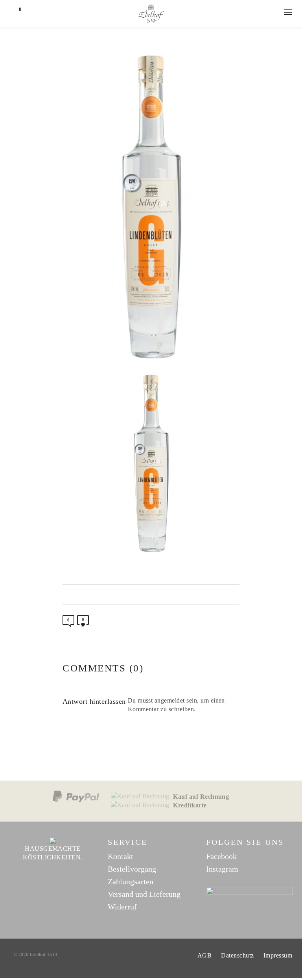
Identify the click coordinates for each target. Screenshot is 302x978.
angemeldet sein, (177, 700)
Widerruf (122, 906)
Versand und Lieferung (144, 894)
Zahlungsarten (130, 881)
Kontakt (120, 856)
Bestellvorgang (132, 869)
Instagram (222, 869)
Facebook (221, 856)
